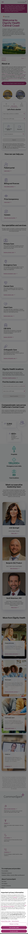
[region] (14, 911)
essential (15, 897)
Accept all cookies (14, 931)
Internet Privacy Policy (6, 921)
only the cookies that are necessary (13, 906)
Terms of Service (15, 921)
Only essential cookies (14, 927)
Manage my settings (14, 924)
